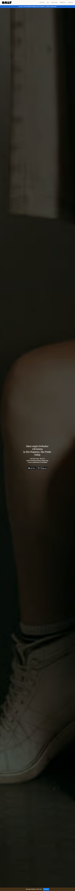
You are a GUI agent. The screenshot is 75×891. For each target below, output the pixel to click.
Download (46, 889)
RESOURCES (54, 2)
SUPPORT (70, 2)
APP (48, 2)
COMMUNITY (63, 2)
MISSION (42, 2)
